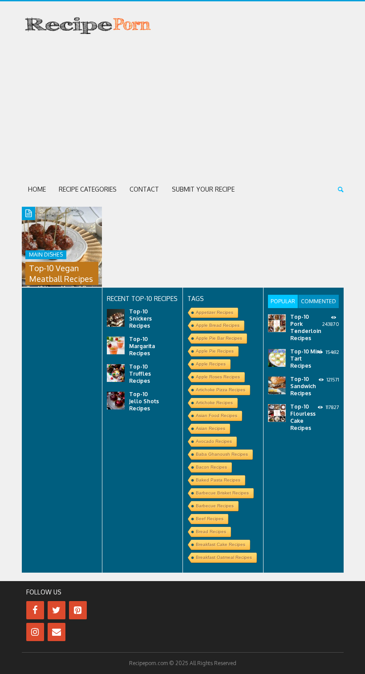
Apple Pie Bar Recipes (219, 338)
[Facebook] (35, 610)
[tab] (283, 301)
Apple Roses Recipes (218, 376)
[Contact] (56, 632)
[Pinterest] (78, 610)
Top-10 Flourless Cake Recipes (303, 417)
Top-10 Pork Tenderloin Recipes (305, 327)
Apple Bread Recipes (217, 325)
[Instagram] (35, 632)
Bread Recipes (211, 531)
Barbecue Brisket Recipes (222, 492)
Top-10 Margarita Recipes (142, 346)
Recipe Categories (88, 189)
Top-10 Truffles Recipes (140, 373)
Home (37, 189)
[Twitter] (56, 610)
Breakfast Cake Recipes (220, 544)
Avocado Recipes (214, 441)
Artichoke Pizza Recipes (220, 389)
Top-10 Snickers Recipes (140, 318)
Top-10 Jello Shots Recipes (144, 401)
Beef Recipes (209, 518)
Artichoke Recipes (214, 402)
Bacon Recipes (211, 467)
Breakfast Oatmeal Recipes (224, 557)
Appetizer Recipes (214, 312)
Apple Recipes (211, 363)
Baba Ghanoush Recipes (222, 454)
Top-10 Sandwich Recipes (303, 386)
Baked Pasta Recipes (218, 479)
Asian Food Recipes (216, 415)
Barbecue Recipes (215, 505)
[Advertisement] (183, 109)
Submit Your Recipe (203, 189)
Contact (144, 189)
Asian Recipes (210, 428)
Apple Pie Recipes (215, 351)
